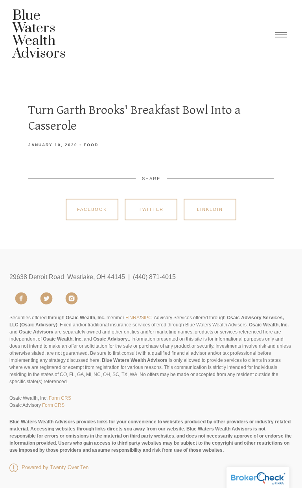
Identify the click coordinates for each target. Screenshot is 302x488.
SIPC (146, 317)
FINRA (132, 317)
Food (91, 145)
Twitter (151, 209)
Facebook (92, 209)
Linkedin (210, 209)
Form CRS (60, 398)
